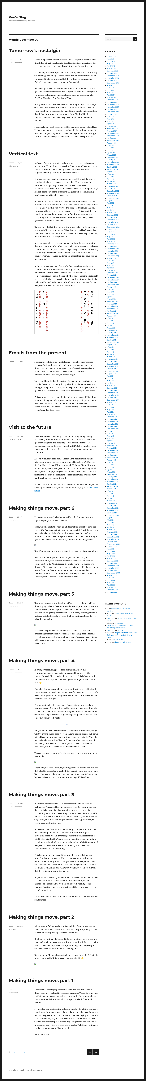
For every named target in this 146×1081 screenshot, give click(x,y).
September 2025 (113, 83)
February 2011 (112, 503)
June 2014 (110, 407)
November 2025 (113, 78)
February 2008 (112, 590)
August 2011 (111, 489)
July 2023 (110, 145)
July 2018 (110, 290)
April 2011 (110, 498)
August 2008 (111, 575)
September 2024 (113, 112)
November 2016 (112, 338)
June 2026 (111, 61)
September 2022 (113, 169)
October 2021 (112, 196)
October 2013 (112, 426)
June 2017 (110, 321)
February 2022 (112, 186)
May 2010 (110, 525)
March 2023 (111, 155)
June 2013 (110, 436)
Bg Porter (110, 635)
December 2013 (113, 422)
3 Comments (13, 993)
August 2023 (111, 143)
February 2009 (112, 561)
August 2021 (111, 201)
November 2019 (112, 251)
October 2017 (111, 311)
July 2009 (110, 549)
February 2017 (112, 330)
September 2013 (113, 429)
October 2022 (112, 167)
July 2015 (110, 376)
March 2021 (111, 213)
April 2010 (110, 527)
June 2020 (111, 234)
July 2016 (110, 347)
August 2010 (111, 518)
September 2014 (113, 400)
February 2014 (112, 417)
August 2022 (111, 172)
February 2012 (112, 474)
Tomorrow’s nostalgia (34, 50)
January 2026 (112, 73)
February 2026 (112, 71)
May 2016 (110, 352)
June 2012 (110, 465)
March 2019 (111, 270)
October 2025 (112, 81)
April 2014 (110, 412)
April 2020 (111, 239)
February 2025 (112, 100)
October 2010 (112, 513)
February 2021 (112, 215)
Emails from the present (37, 352)
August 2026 (111, 57)
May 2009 (111, 554)
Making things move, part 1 (41, 980)
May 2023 (110, 150)
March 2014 (111, 414)
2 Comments (13, 520)
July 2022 (110, 174)
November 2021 (113, 193)
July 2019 (110, 261)
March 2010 (111, 530)
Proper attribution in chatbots (126, 633)
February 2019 (112, 273)
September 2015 (113, 371)
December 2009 (113, 537)
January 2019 (112, 275)
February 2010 (112, 532)
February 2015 (112, 388)
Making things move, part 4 (42, 660)
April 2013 (110, 441)
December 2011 (112, 479)
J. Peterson (111, 618)
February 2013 (112, 446)
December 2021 (113, 191)
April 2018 (110, 297)
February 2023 (112, 157)
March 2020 (111, 241)
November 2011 (112, 482)
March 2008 (111, 587)
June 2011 (110, 494)
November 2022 (113, 165)
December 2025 (113, 76)
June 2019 (110, 263)
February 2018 (112, 302)
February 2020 (112, 244)
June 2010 (110, 523)
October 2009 (112, 542)
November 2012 (113, 453)
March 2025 (111, 97)
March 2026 (111, 69)
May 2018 (110, 294)
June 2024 (111, 119)
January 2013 (112, 448)
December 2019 (113, 249)
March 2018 (111, 299)
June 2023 (111, 148)
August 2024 (111, 114)
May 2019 (110, 266)
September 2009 (113, 544)
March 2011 (111, 501)
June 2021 (110, 205)
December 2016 (113, 335)
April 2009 (111, 556)
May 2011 (110, 496)
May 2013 (110, 438)
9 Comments (13, 929)
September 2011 (113, 486)
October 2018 (112, 282)
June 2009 (111, 551)
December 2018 (113, 278)
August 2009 (111, 547)
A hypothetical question (123, 642)
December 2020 (113, 220)
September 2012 (113, 458)
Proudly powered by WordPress (30, 1070)
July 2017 (110, 318)
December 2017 (112, 306)
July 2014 (110, 405)
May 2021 (110, 208)
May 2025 (110, 93)
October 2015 (112, 369)
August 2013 (111, 431)
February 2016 (112, 359)
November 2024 (113, 107)
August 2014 (111, 402)
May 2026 (110, 64)
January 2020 (112, 246)
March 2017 (111, 328)
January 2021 (112, 217)
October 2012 (112, 455)
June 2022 (111, 177)
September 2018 (113, 285)
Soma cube (119, 623)
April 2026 (111, 66)
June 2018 (110, 292)
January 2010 (112, 535)
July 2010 (110, 520)
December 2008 (113, 566)
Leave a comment (15, 63)
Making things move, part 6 (41, 508)
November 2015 (112, 366)
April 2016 (110, 354)
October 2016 (112, 340)
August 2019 (111, 258)
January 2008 (112, 592)
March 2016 (111, 357)
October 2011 (111, 484)
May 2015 (110, 381)
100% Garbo (118, 640)
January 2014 (112, 419)
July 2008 (110, 578)
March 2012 (111, 472)
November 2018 (113, 280)
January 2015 (112, 390)
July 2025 (110, 88)
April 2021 (111, 210)
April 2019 (110, 268)
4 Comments (13, 166)
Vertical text (23, 154)
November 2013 (113, 424)
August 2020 (111, 229)
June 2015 (110, 378)
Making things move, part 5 (41, 594)
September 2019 (113, 256)
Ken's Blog (17, 17)
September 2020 (113, 227)
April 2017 (110, 326)
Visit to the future (30, 427)
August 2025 (111, 85)
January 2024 (112, 131)
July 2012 (110, 462)
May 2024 (111, 121)
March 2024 (111, 126)
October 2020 (112, 225)
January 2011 (111, 506)
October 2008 (112, 571)
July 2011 (110, 491)
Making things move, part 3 (41, 794)
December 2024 (113, 105)
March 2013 (111, 443)
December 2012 (113, 450)
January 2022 (112, 189)
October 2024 (112, 109)
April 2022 (111, 181)
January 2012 (112, 477)
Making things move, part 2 (41, 917)
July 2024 (110, 117)
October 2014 (112, 398)
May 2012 (110, 467)
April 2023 (111, 153)
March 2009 (111, 559)
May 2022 (110, 179)
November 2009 (113, 539)
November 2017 (112, 309)
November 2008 (113, 568)
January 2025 (112, 102)
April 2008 (111, 585)
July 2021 (110, 203)
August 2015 (111, 374)
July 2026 (110, 59)
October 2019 (112, 253)
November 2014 (113, 395)
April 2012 (110, 470)
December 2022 (113, 162)
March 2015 (111, 386)
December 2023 (113, 133)
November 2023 (113, 136)
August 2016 (111, 345)
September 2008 (113, 573)
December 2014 (113, 393)
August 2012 (111, 460)
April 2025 (111, 95)
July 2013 (110, 434)
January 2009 (112, 563)
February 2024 (112, 129)
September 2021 (113, 198)
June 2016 (110, 350)
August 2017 (111, 316)
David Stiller (111, 625)
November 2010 (113, 511)
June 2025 (110, 90)
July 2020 (110, 232)
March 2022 (111, 184)
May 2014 (110, 410)
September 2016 (113, 342)
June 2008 (111, 580)
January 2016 (112, 362)
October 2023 (112, 138)
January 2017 (111, 333)
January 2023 (112, 160)
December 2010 (113, 508)
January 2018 (112, 304)
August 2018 (111, 287)
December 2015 (113, 364)
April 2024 (111, 124)
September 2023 (113, 141)
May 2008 (111, 583)
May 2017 (110, 323)
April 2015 (110, 383)
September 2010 (113, 515)
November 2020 (113, 222)
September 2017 (113, 314)
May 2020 (111, 237)
